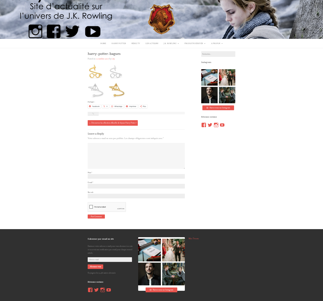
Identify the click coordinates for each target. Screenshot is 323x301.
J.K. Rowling (170, 43)
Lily (113, 59)
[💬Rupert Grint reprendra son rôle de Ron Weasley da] (209, 77)
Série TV (135, 43)
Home (103, 43)
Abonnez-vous (95, 266)
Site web (90, 192)
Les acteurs (151, 43)
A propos (215, 43)
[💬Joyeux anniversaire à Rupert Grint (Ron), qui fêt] (227, 95)
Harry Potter (119, 43)
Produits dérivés (193, 43)
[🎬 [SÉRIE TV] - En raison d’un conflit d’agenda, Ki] (209, 95)
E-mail (90, 182)
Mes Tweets (194, 238)
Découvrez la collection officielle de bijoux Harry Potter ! (113, 123)
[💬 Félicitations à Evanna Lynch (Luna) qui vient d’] (227, 77)
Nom (90, 172)
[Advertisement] (220, 177)
